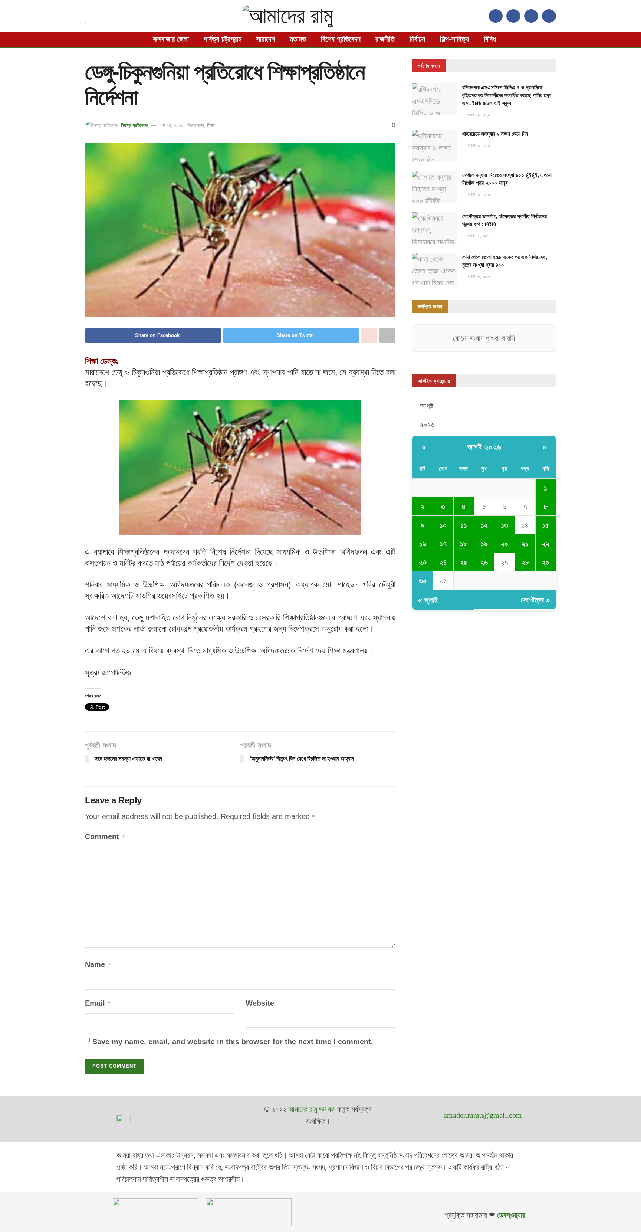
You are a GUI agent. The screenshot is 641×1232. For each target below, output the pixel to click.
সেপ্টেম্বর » (535, 600)
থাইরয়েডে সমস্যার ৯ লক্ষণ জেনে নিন (495, 134)
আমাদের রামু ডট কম (311, 1109)
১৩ (504, 525)
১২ (484, 525)
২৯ (545, 562)
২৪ (443, 562)
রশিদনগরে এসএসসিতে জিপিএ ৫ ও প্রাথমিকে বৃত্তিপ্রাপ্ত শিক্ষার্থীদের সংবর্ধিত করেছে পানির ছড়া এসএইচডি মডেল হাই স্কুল (506, 95)
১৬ (422, 544)
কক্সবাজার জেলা (171, 39)
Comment (105, 836)
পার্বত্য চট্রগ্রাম (222, 39)
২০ (504, 544)
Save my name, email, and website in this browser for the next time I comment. (232, 1042)
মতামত (298, 39)
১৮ (463, 544)
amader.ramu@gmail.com (483, 1115)
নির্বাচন (417, 39)
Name (98, 964)
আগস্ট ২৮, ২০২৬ (478, 235)
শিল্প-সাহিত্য (454, 39)
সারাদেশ (265, 39)
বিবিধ (490, 39)
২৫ (463, 562)
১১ (463, 525)
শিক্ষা (211, 125)
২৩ (423, 562)
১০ (443, 525)
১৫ (545, 525)
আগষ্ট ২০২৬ (484, 447)
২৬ (484, 562)
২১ (525, 544)
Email (98, 1003)
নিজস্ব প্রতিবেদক (134, 125)
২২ (545, 544)
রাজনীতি (385, 39)
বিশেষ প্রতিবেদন (341, 39)
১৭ (443, 544)
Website (260, 1003)
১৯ (484, 544)
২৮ (525, 562)
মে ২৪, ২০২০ (172, 125)
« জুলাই (428, 600)
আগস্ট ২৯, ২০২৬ (478, 114)
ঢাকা (200, 125)
